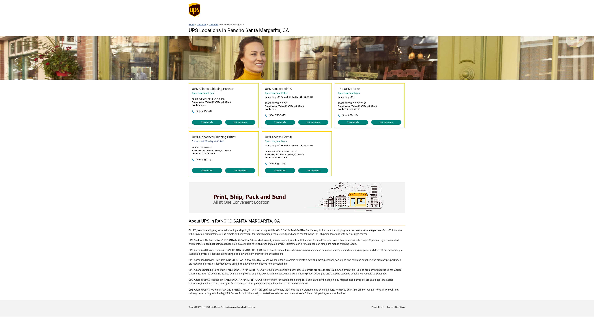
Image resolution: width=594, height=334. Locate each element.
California (213, 24)
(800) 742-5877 (277, 115)
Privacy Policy (377, 307)
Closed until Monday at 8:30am (208, 141)
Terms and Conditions (396, 307)
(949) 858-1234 (350, 115)
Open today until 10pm (276, 93)
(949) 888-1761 (204, 159)
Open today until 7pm (203, 93)
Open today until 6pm (276, 141)
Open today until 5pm (349, 93)
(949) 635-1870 (204, 111)
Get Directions (240, 122)
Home (191, 24)
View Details (207, 122)
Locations (201, 24)
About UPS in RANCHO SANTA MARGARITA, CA (234, 221)
